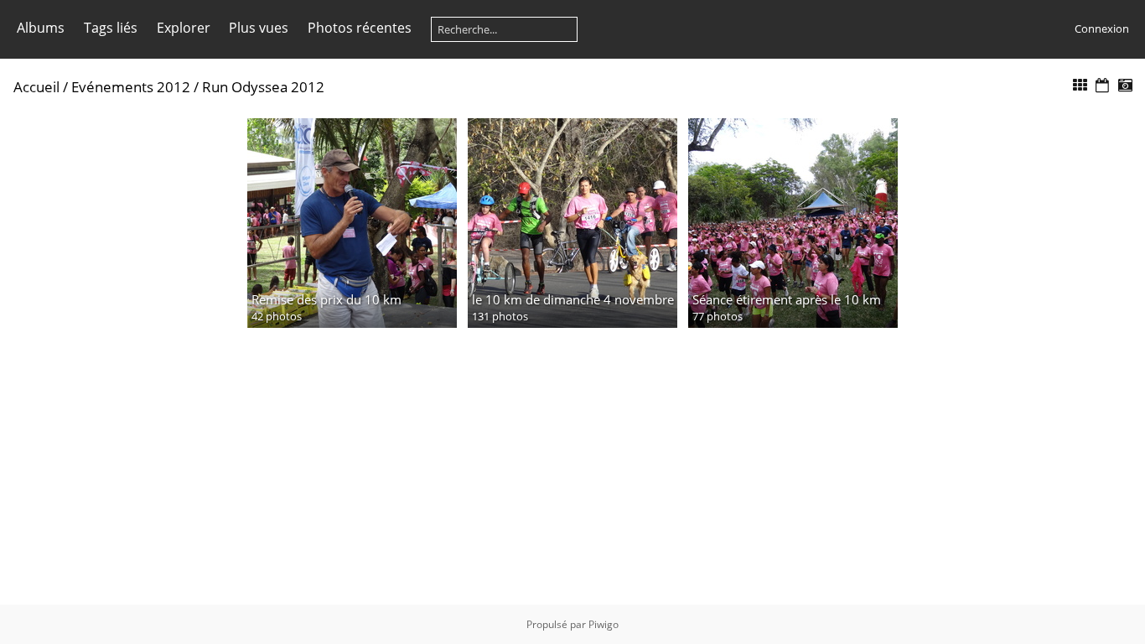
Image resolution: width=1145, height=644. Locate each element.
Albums (41, 27)
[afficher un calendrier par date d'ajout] (1102, 85)
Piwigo (603, 624)
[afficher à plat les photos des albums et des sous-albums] (1080, 85)
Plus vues (258, 27)
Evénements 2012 (130, 86)
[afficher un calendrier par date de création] (1125, 85)
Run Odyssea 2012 (263, 86)
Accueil (36, 86)
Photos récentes (360, 27)
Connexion (1102, 28)
